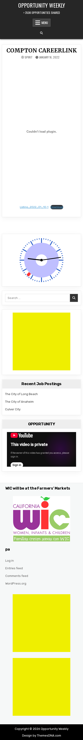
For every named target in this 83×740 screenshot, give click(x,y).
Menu (45, 22)
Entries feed (14, 568)
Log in (9, 560)
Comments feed (16, 576)
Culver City (13, 409)
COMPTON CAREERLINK (41, 50)
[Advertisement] (41, 341)
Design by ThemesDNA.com (41, 735)
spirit (29, 57)
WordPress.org (15, 583)
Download (56, 207)
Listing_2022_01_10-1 (34, 207)
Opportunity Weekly (41, 5)
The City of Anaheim (19, 401)
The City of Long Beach (21, 394)
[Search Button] (41, 33)
